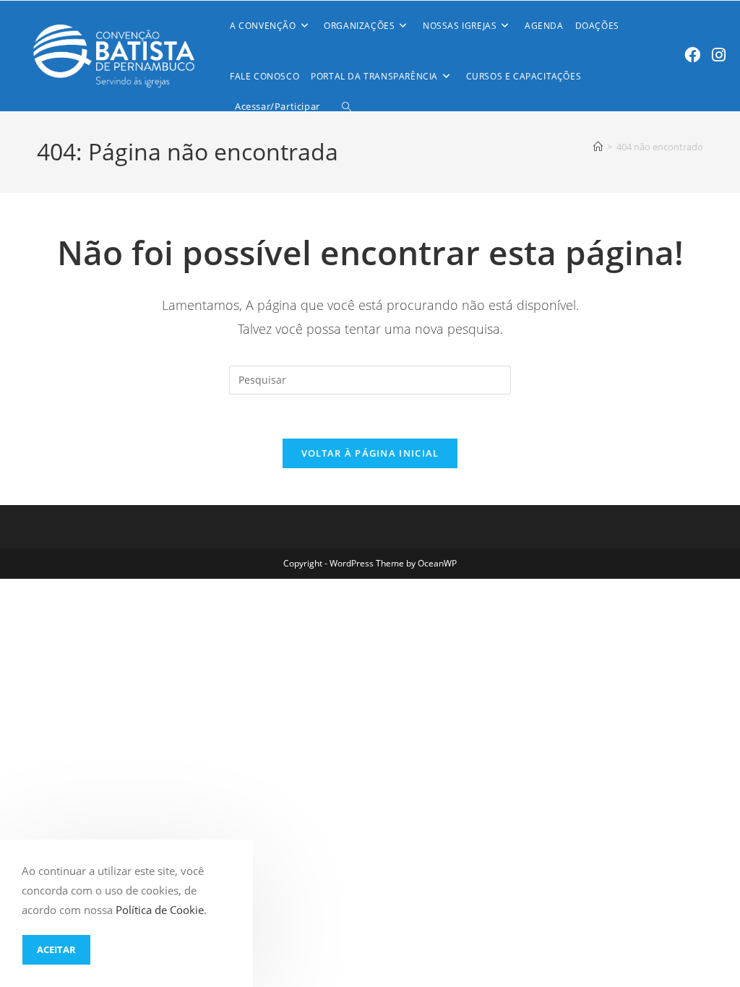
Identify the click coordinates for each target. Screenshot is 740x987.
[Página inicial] (598, 146)
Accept (56, 949)
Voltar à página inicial (370, 453)
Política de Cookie (160, 909)
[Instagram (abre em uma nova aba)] (718, 54)
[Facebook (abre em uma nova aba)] (692, 54)
